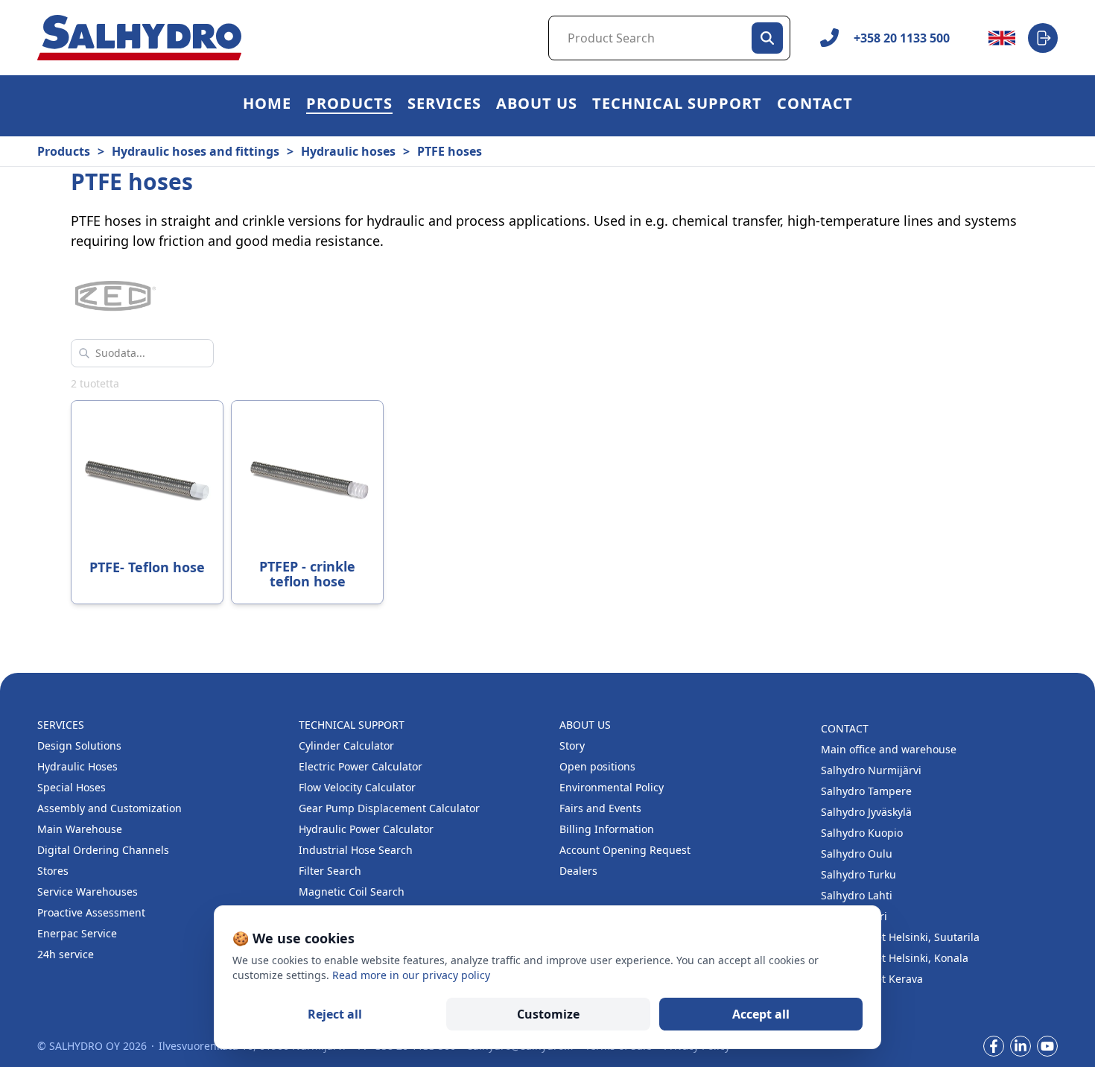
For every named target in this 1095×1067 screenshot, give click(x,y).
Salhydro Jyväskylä (866, 812)
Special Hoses (71, 787)
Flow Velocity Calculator (357, 787)
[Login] (1043, 38)
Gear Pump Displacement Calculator (389, 808)
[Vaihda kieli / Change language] (1002, 38)
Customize (548, 1014)
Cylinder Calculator (346, 745)
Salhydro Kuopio (862, 833)
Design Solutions (79, 745)
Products (349, 105)
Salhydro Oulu (856, 853)
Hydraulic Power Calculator (366, 829)
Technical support (677, 105)
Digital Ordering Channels (103, 850)
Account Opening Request (625, 850)
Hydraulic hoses (348, 151)
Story (572, 745)
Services (444, 105)
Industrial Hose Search (356, 850)
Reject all (335, 1014)
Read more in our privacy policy (411, 975)
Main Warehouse (79, 829)
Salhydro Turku (858, 874)
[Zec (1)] (115, 297)
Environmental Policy (611, 787)
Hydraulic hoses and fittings (195, 151)
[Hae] (767, 38)
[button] (349, 105)
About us (536, 105)
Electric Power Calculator (360, 766)
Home (267, 105)
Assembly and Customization (109, 808)
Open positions (597, 766)
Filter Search (330, 871)
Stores (53, 871)
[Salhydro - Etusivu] (139, 37)
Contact (815, 105)
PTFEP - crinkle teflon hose (307, 574)
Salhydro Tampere (866, 791)
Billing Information (606, 829)
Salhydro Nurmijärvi (871, 770)
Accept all (761, 1014)
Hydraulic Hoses (77, 766)
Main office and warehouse (888, 749)
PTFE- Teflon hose (147, 567)
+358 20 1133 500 (902, 38)
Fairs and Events (600, 808)
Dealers (578, 871)
